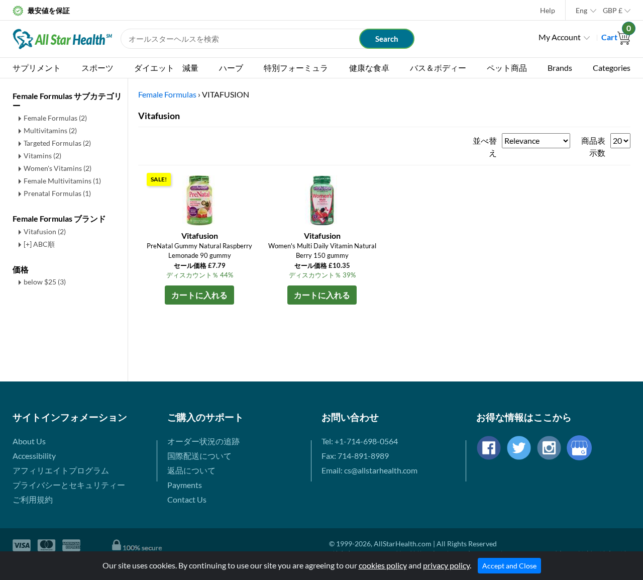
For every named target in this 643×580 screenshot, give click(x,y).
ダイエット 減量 (166, 67)
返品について (191, 470)
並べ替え (485, 146)
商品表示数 (593, 146)
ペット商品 (507, 67)
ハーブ (231, 67)
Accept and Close (509, 565)
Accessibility (34, 455)
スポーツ (97, 67)
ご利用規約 (33, 499)
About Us (29, 441)
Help (547, 10)
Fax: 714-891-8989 (355, 455)
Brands (560, 67)
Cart (615, 37)
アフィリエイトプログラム (61, 470)
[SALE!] (199, 199)
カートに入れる (199, 295)
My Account (560, 37)
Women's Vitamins (57, 168)
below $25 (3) (45, 281)
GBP (612, 10)
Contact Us (186, 499)
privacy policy (446, 565)
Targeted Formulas (57, 143)
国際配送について (199, 455)
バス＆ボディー (438, 67)
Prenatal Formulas (57, 193)
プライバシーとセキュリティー (69, 485)
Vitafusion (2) (45, 231)
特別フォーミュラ (296, 67)
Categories (611, 67)
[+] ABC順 (39, 244)
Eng (581, 10)
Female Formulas (55, 118)
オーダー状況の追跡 (203, 441)
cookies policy (383, 565)
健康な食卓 (369, 67)
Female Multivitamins (62, 180)
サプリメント (37, 67)
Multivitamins (50, 130)
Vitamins (42, 155)
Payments (184, 485)
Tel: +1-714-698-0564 (360, 441)
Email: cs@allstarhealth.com (369, 470)
